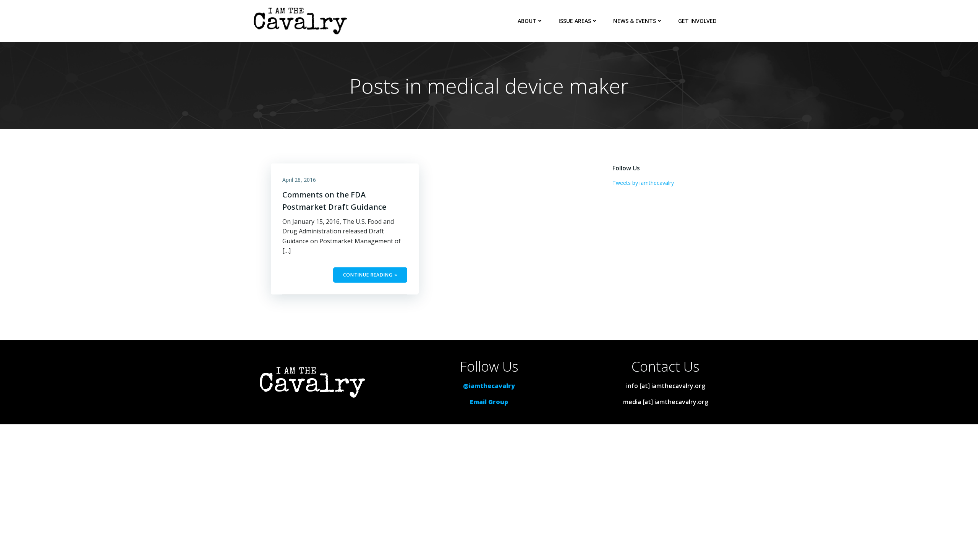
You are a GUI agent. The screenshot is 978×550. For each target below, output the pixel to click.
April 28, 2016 (299, 179)
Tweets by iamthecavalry (643, 182)
